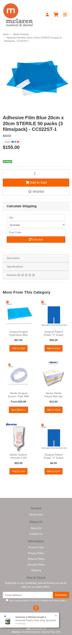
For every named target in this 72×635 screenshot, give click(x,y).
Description (13, 258)
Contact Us (36, 533)
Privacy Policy (36, 553)
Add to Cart (38, 182)
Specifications (15, 266)
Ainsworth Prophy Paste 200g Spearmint (35, 620)
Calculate (37, 239)
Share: (8, 142)
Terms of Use (36, 547)
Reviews (12, 275)
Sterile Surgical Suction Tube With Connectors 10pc (18, 396)
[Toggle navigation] (65, 14)
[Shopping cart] (56, 14)
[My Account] (47, 15)
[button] (36, 192)
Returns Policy (36, 558)
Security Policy (36, 564)
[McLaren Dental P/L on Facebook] (36, 608)
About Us (36, 528)
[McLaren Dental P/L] (18, 14)
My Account (36, 514)
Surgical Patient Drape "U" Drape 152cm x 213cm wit (53, 334)
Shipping (36, 570)
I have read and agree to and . (37, 600)
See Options (18, 409)
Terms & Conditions (40, 600)
